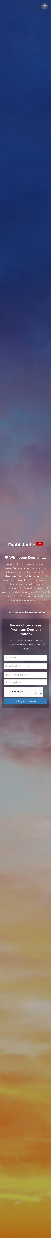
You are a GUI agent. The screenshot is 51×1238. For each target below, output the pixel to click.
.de (39, 544)
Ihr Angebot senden (25, 701)
